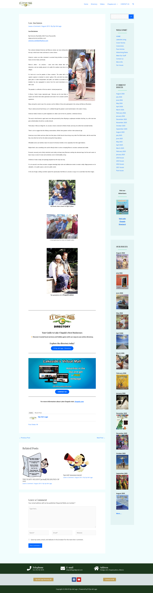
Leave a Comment (34, 26)
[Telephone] (29, 568)
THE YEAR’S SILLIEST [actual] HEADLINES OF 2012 (40, 480)
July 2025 (119, 135)
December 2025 (121, 119)
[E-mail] (63, 568)
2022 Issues (120, 164)
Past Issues (120, 171)
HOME (118, 36)
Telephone (38, 567)
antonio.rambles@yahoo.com (38, 41)
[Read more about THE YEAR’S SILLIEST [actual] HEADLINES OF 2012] (35, 464)
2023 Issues (120, 161)
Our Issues (119, 65)
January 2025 (120, 155)
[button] (117, 4)
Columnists (120, 46)
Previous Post (24, 438)
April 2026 (119, 107)
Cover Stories (120, 43)
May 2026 (119, 103)
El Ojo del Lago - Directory (62, 348)
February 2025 (121, 151)
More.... (119, 513)
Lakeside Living (121, 40)
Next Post (101, 438)
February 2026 (121, 113)
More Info (119, 62)
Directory (94, 4)
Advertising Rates (122, 52)
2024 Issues (120, 158)
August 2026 (120, 94)
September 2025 (121, 129)
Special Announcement (72, 475)
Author (31, 412)
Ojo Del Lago (43, 417)
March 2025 (120, 148)
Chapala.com (111, 4)
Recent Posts (38, 412)
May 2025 (119, 142)
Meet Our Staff (121, 56)
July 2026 (119, 97)
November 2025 (121, 123)
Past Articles (120, 49)
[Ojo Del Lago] (33, 418)
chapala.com (79, 402)
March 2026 (120, 110)
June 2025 (119, 139)
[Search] (131, 16)
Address (104, 567)
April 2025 (119, 145)
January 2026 (120, 116)
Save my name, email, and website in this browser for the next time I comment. (57, 540)
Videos (102, 4)
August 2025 (120, 132)
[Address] (96, 568)
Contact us (119, 59)
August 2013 (46, 26)
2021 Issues (120, 167)
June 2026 (119, 100)
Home (86, 4)
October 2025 (120, 126)
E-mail (69, 567)
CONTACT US (125, 4)
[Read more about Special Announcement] (76, 462)
